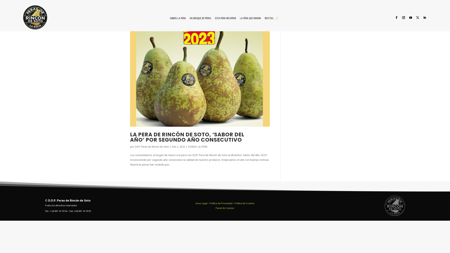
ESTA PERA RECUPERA (225, 18)
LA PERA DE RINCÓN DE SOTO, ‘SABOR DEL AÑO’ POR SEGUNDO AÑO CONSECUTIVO (187, 137)
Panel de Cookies (225, 208)
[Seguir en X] (417, 17)
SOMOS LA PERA (178, 18)
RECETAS (269, 18)
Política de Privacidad (221, 203)
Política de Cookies (245, 203)
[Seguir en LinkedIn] (425, 17)
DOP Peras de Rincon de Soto (152, 146)
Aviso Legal (201, 203)
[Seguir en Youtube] (410, 17)
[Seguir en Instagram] (403, 17)
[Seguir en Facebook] (396, 17)
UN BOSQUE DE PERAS (200, 18)
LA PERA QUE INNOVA (250, 18)
